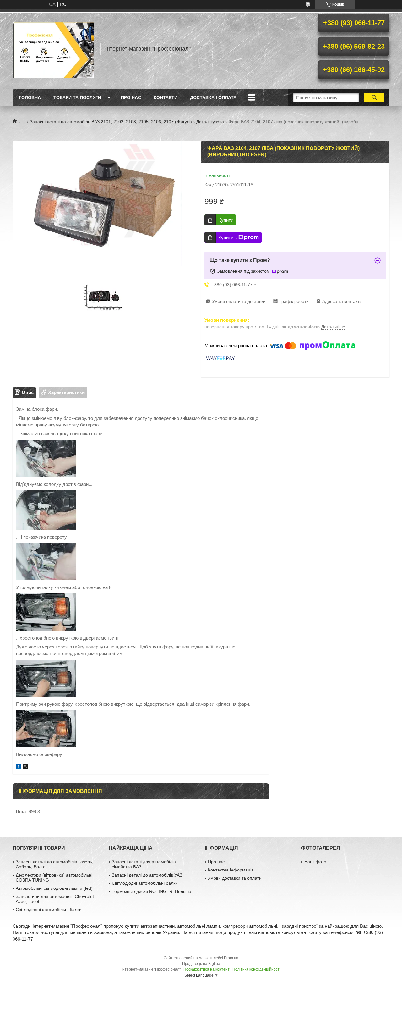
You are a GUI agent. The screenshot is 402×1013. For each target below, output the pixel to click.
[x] (25, 767)
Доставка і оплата (213, 97)
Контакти (165, 97)
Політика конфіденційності (256, 969)
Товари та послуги (77, 97)
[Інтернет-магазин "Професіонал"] (53, 49)
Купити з (227, 237)
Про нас (131, 97)
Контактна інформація (231, 869)
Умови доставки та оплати (235, 878)
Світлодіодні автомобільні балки (49, 909)
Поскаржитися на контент (206, 969)
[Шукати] (374, 97)
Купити (225, 220)
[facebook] (18, 767)
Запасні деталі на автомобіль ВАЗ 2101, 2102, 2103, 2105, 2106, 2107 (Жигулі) (111, 121)
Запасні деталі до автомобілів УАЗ (147, 874)
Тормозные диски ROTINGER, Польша (151, 891)
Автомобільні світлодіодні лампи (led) (54, 888)
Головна (30, 97)
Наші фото (315, 861)
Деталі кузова (210, 121)
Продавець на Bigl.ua (201, 963)
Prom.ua (231, 958)
